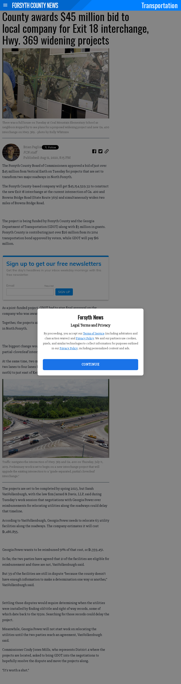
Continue (90, 364)
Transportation (159, 5)
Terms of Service (93, 333)
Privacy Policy (85, 338)
